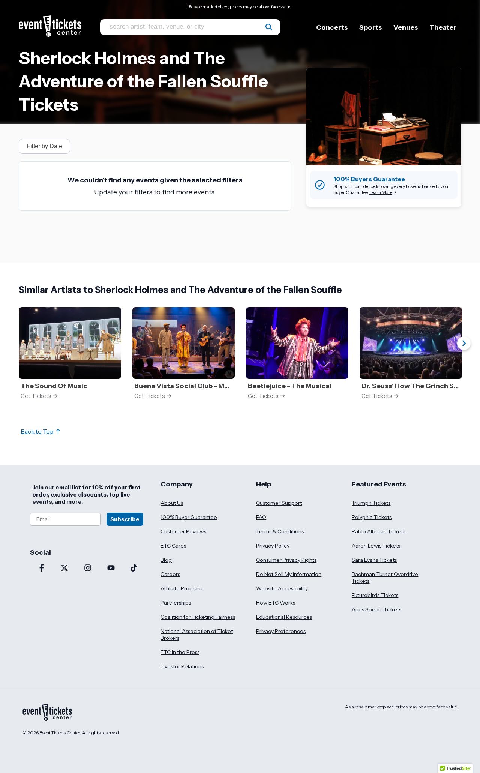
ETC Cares (173, 545)
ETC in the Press (180, 652)
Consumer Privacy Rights (286, 560)
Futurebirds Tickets (375, 595)
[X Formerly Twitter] (64, 568)
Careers (170, 574)
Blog (166, 560)
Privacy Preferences (281, 631)
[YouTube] (111, 568)
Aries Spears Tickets (376, 609)
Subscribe (125, 519)
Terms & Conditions (280, 531)
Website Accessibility (282, 588)
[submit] (268, 27)
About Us (171, 503)
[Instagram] (87, 568)
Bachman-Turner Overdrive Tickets (385, 577)
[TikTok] (134, 568)
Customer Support (279, 503)
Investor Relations (182, 666)
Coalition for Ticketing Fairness (197, 617)
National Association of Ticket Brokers (196, 634)
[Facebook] (41, 568)
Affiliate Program (181, 588)
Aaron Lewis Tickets (376, 545)
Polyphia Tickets (372, 517)
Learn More (380, 192)
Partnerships (175, 602)
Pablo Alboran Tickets (378, 531)
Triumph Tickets (371, 503)
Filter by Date (44, 146)
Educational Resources (284, 617)
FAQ (261, 517)
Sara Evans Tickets (374, 560)
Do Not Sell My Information (288, 574)
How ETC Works (275, 602)
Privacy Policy (273, 545)
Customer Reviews (183, 531)
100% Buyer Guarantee (188, 517)
